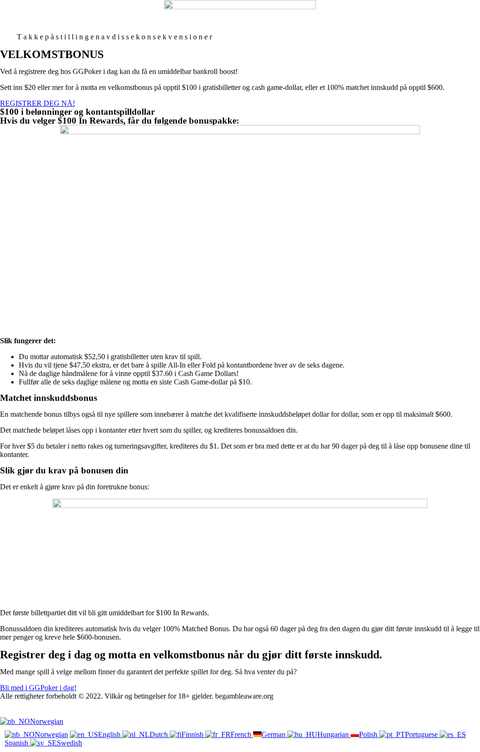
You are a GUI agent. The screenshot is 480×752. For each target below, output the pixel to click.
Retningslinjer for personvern (43, 713)
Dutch (160, 734)
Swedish (69, 743)
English (110, 734)
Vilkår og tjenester (27, 704)
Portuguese (422, 734)
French (242, 734)
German (274, 734)
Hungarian (334, 734)
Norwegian (46, 721)
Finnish (193, 734)
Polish (369, 734)
